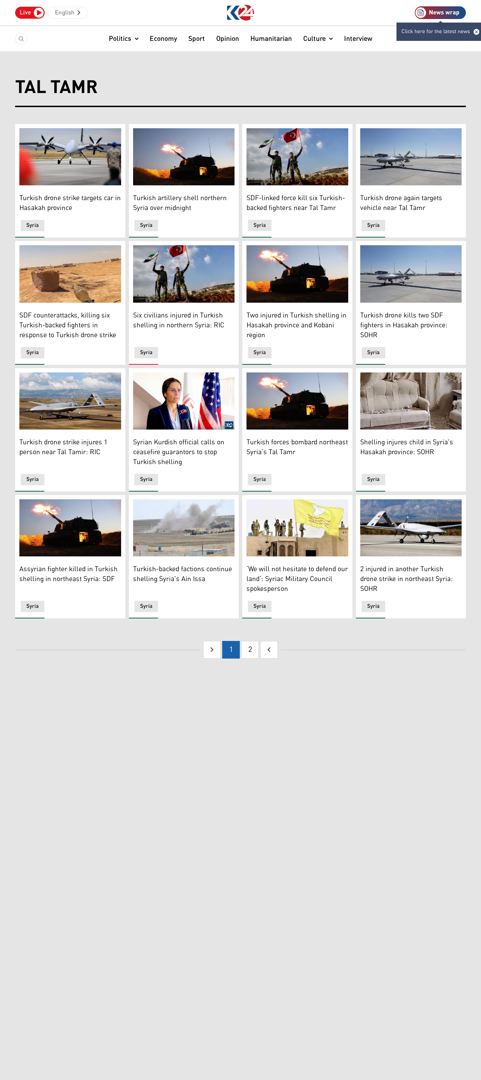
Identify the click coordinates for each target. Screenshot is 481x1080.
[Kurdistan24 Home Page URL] (240, 13)
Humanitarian (271, 39)
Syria (32, 225)
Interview (358, 39)
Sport (196, 39)
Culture (314, 38)
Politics (120, 38)
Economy (163, 39)
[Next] (269, 650)
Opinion (227, 39)
